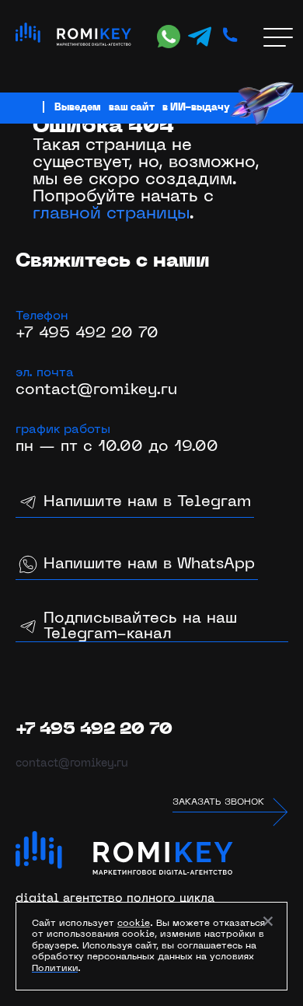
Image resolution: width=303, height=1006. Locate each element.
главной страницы (111, 214)
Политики (55, 968)
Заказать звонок (218, 802)
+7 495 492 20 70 (87, 333)
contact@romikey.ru (96, 390)
